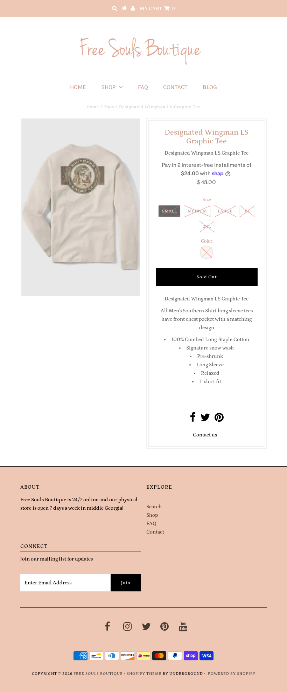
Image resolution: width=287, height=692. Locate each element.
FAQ (143, 86)
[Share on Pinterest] (219, 419)
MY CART (157, 9)
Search (154, 507)
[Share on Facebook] (193, 419)
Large (225, 211)
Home (78, 86)
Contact (175, 86)
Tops (109, 107)
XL (247, 211)
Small (169, 211)
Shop (108, 86)
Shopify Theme (144, 674)
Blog (210, 86)
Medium (197, 211)
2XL (207, 226)
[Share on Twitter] (205, 419)
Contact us (205, 435)
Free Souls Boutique (98, 674)
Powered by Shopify (231, 674)
